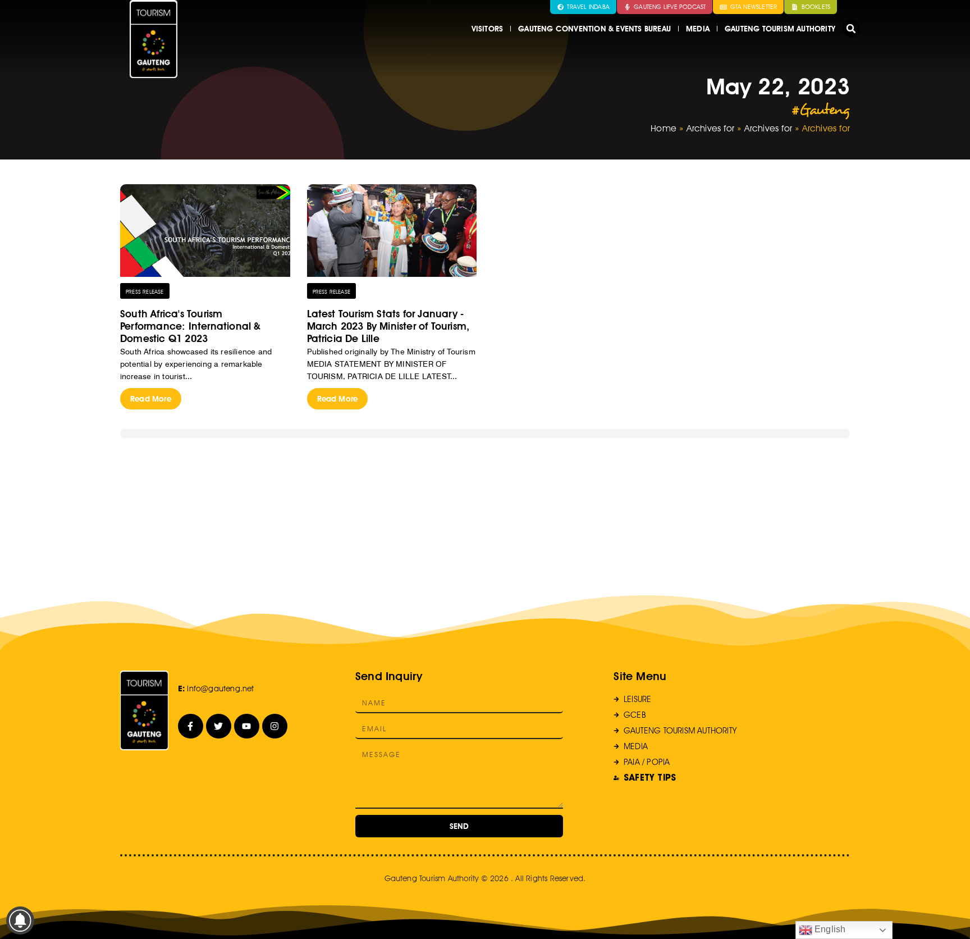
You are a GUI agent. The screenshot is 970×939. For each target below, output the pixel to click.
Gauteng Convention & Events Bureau (594, 28)
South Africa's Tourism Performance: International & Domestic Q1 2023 (190, 326)
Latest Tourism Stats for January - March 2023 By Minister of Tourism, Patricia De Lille (388, 326)
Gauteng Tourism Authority (780, 28)
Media (698, 28)
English (829, 929)
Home (663, 128)
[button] (851, 28)
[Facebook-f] (190, 726)
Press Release (145, 291)
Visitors (488, 28)
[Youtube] (246, 726)
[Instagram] (274, 726)
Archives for (710, 128)
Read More (150, 398)
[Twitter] (218, 726)
